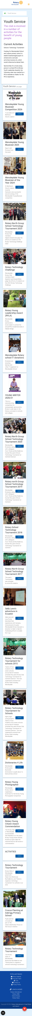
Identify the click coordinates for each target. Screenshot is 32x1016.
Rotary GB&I (16, 994)
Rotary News (16, 998)
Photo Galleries (16, 976)
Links (16, 980)
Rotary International (16, 992)
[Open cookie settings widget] (3, 1013)
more (19, 114)
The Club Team (17, 978)
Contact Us (16, 982)
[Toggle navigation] (29, 4)
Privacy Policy (17, 984)
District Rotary (16, 996)
